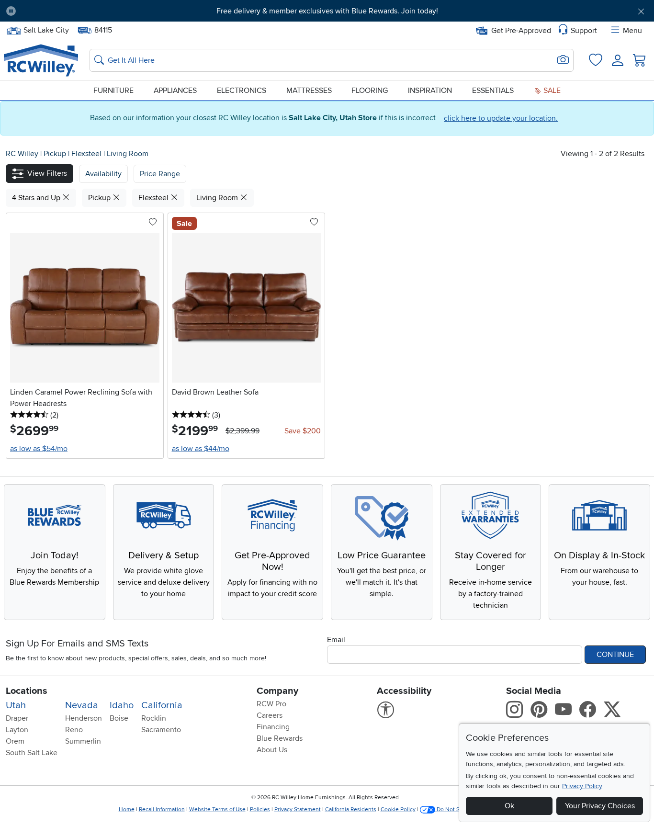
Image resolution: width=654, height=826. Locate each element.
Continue (615, 654)
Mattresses (309, 90)
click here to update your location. (501, 118)
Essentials (493, 90)
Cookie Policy (398, 809)
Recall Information (162, 809)
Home (127, 809)
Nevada (81, 705)
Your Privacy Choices (600, 806)
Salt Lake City (46, 29)
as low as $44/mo (200, 448)
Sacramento (161, 730)
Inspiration (430, 90)
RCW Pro (271, 704)
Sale (551, 90)
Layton (17, 730)
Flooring (369, 90)
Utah (16, 705)
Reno (74, 730)
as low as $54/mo (39, 448)
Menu (632, 30)
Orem (15, 741)
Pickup (56, 153)
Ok (509, 806)
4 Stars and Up (37, 198)
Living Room (127, 153)
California (161, 705)
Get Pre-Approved (521, 30)
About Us (272, 750)
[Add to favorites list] (153, 223)
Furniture (113, 90)
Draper (17, 718)
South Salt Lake (31, 753)
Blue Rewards (280, 738)
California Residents (350, 809)
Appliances (175, 90)
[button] (73, 11)
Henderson (83, 718)
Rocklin (153, 718)
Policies (260, 809)
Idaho (122, 705)
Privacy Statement (297, 809)
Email (336, 640)
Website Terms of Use (217, 809)
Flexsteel (87, 153)
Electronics (241, 90)
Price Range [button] (160, 174)
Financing (273, 727)
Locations (26, 691)
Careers (269, 715)
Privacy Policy (582, 786)
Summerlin (83, 741)
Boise (119, 718)
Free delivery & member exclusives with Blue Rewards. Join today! (327, 11)
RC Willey (22, 153)
